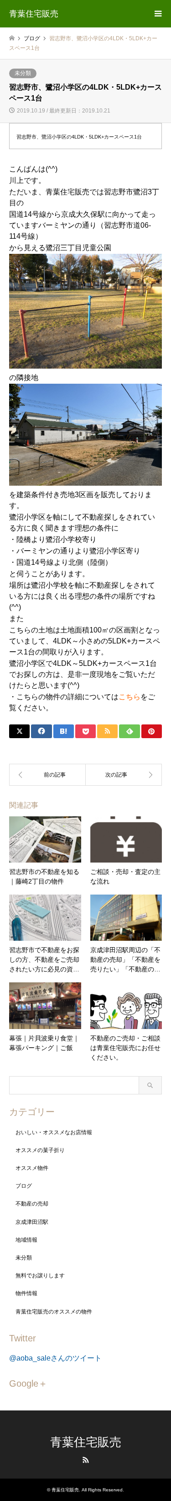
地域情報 (26, 1240)
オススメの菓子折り (40, 1150)
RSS (86, 1460)
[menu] (157, 13)
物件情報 (26, 1293)
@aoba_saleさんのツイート (55, 1358)
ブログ (24, 1186)
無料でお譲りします (40, 1275)
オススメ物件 (32, 1168)
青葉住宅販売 (85, 1442)
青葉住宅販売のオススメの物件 (54, 1311)
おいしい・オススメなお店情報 (54, 1132)
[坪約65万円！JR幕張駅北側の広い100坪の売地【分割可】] (124, 775)
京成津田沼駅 (32, 1222)
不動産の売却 (32, 1204)
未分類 (23, 73)
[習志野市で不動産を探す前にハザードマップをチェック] (47, 775)
